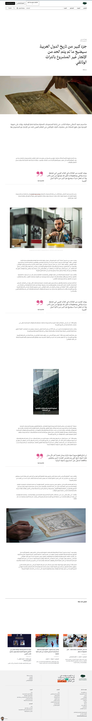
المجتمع (72, 8)
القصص (30, 677)
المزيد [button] (65, 8)
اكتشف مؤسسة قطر (33, 2)
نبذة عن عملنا (29, 675)
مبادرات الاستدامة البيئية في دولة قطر (24, 697)
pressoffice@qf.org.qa (82, 715)
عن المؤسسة (84, 692)
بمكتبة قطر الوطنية (35, 194)
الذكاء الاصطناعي (28, 698)
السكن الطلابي (57, 700)
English (10, 8)
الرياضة (52, 658)
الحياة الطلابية (57, 697)
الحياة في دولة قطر (28, 708)
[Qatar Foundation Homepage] (84, 3)
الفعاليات (30, 678)
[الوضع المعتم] (14, 8)
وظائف (85, 702)
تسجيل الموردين (83, 708)
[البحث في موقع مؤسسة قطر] (6, 8)
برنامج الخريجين (57, 703)
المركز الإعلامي (20, 3)
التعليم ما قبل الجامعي (55, 694)
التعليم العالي (57, 695)
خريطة (85, 703)
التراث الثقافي (21, 658)
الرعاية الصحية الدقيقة (28, 700)
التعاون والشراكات (27, 660)
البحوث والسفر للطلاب (55, 702)
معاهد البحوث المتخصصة (27, 694)
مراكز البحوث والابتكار (28, 695)
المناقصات (84, 706)
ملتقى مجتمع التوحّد (28, 711)
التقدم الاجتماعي (73, 656)
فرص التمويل (57, 698)
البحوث (78, 8)
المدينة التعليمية (10, 3)
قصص (85, 695)
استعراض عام (84, 705)
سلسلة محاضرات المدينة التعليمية (25, 709)
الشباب (79, 656)
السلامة (28, 8)
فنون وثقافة (28, 658)
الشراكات (85, 700)
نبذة (59, 692)
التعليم (85, 8)
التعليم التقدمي (56, 705)
